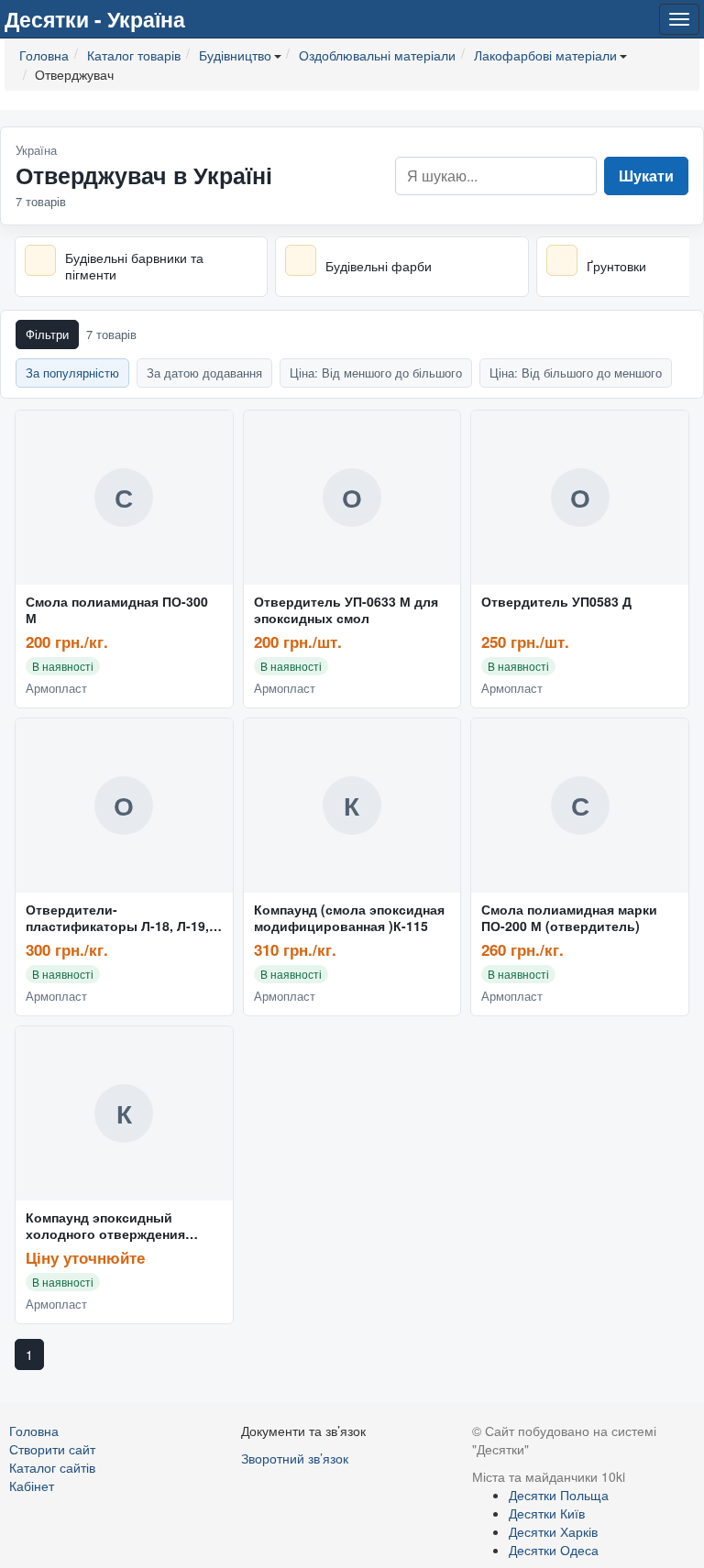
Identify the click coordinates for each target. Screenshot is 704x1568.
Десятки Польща (559, 1495)
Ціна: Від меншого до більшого (376, 372)
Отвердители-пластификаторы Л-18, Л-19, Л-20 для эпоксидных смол (117, 918)
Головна (34, 1430)
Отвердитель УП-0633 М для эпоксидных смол (346, 610)
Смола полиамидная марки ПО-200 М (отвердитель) (569, 918)
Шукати (646, 175)
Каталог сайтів (52, 1467)
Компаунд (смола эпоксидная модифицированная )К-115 (349, 918)
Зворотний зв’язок (294, 1458)
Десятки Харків (553, 1531)
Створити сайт (52, 1449)
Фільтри (47, 334)
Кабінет (31, 1485)
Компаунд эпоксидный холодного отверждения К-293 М (105, 1226)
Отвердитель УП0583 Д (556, 602)
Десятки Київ (547, 1513)
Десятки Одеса (554, 1550)
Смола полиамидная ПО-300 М (117, 610)
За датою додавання (204, 372)
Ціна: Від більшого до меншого (576, 372)
